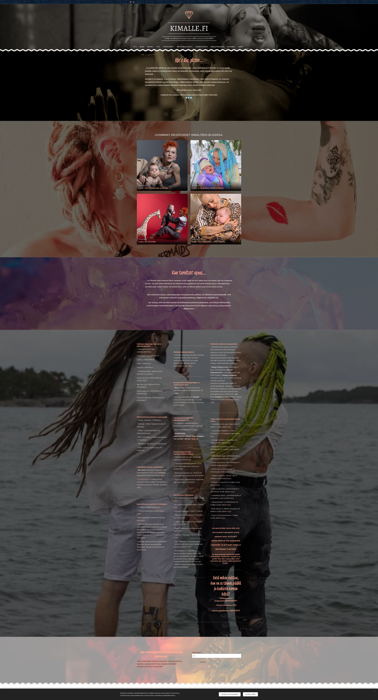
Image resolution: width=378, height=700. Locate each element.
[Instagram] (133, 2)
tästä (158, 507)
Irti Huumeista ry (144, 479)
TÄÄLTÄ (194, 439)
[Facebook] (130, 2)
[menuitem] (135, 46)
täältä (162, 475)
